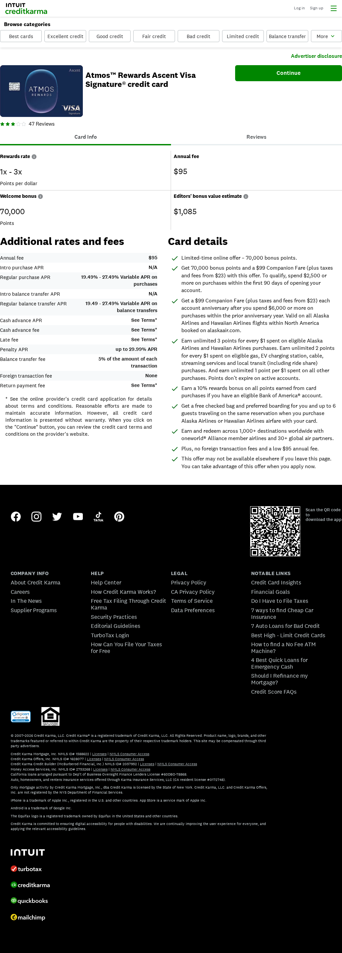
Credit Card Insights (276, 582)
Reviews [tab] (256, 136)
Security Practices (114, 617)
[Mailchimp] (28, 918)
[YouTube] (78, 517)
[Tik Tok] (99, 517)
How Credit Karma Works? (123, 591)
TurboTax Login (110, 635)
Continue (289, 73)
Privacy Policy (188, 582)
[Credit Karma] (30, 885)
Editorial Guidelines (115, 626)
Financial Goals (270, 591)
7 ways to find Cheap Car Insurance (282, 613)
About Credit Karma (35, 582)
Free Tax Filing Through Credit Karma (128, 604)
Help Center (106, 582)
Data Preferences (193, 610)
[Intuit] (28, 853)
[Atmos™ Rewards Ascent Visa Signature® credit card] (41, 91)
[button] (34, 156)
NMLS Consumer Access (129, 754)
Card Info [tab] (85, 136)
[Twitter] (57, 517)
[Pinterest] (119, 517)
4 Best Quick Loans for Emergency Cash (279, 663)
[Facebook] (16, 517)
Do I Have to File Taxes (279, 600)
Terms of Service (192, 600)
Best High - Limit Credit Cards (288, 635)
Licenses (99, 754)
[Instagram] (36, 517)
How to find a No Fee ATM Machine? (283, 648)
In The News (26, 600)
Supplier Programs (34, 610)
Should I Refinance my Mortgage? (279, 679)
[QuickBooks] (29, 901)
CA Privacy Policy (193, 591)
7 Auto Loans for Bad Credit (285, 626)
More (322, 36)
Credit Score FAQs (274, 691)
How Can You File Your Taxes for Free (126, 648)
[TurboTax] (26, 869)
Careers (20, 591)
